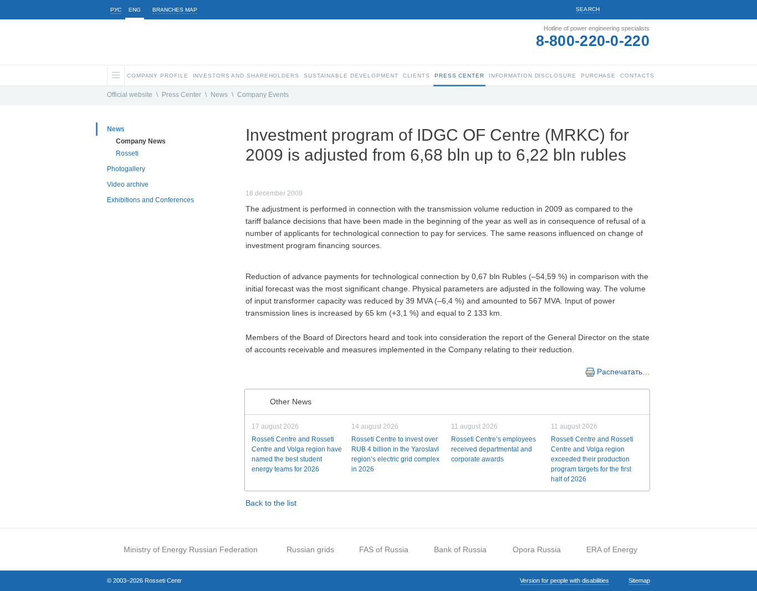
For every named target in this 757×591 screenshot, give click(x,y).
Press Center (181, 95)
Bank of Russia (460, 549)
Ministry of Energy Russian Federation (191, 549)
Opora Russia (537, 549)
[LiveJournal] (274, 371)
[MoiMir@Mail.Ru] (285, 371)
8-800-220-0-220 (593, 41)
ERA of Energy (611, 549)
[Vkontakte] (263, 371)
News (219, 95)
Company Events (263, 95)
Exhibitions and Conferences (150, 200)
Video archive (128, 184)
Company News (141, 141)
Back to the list (270, 503)
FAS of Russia (383, 549)
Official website (129, 95)
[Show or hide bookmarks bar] (251, 371)
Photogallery (126, 169)
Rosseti (127, 153)
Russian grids (310, 549)
